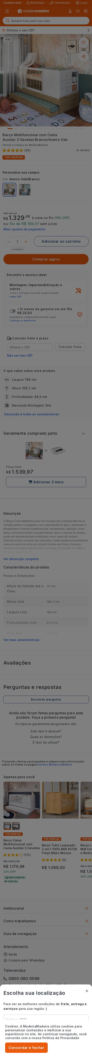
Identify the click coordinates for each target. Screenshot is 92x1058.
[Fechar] (87, 991)
